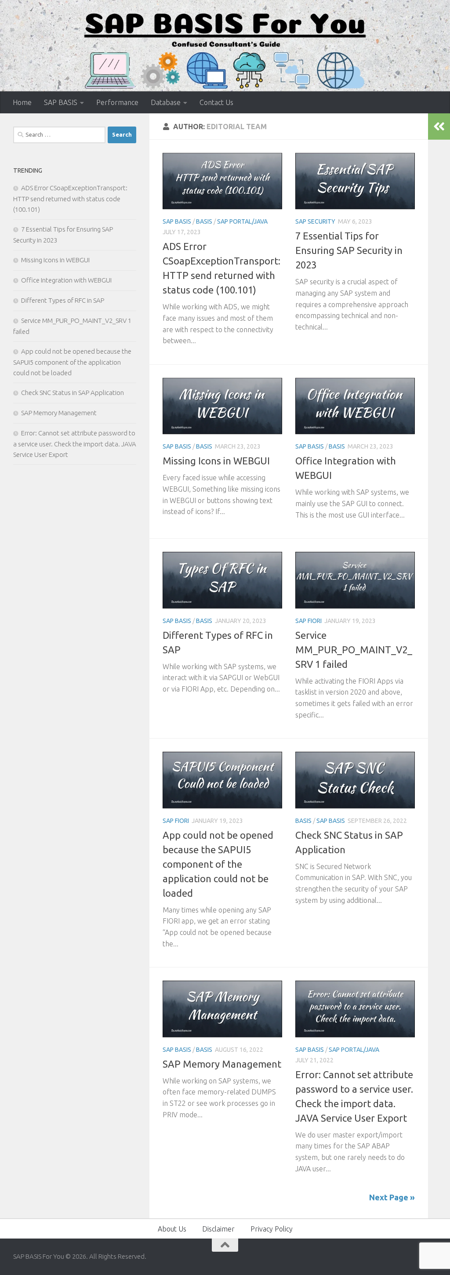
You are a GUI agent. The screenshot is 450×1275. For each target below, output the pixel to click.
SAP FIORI (308, 620)
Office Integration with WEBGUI (66, 280)
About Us (172, 1229)
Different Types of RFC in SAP (62, 300)
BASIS (204, 221)
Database (166, 102)
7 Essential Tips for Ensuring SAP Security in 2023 (349, 250)
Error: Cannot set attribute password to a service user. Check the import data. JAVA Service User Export (74, 443)
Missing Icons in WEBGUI (216, 460)
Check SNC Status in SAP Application (72, 392)
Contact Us (216, 102)
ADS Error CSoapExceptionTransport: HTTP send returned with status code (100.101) (70, 198)
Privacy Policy (271, 1229)
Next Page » (392, 1197)
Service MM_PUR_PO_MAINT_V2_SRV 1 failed (353, 650)
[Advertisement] (74, 542)
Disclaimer (218, 1229)
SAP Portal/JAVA (242, 221)
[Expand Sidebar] (439, 126)
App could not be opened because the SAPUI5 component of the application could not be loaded (218, 863)
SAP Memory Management (222, 1063)
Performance (117, 102)
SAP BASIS (60, 102)
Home (22, 102)
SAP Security (315, 221)
